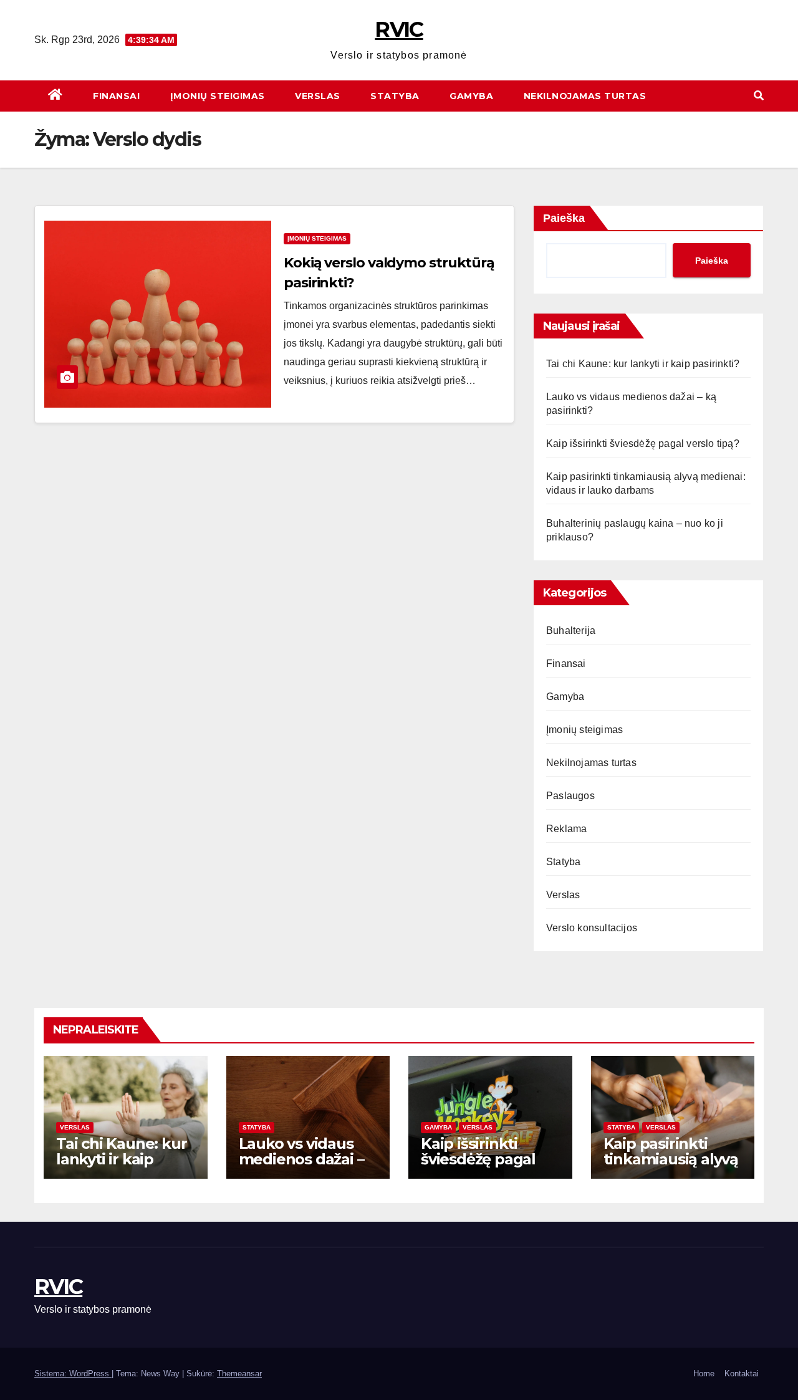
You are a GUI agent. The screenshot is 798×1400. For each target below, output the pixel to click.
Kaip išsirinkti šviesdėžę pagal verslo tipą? (642, 443)
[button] (759, 95)
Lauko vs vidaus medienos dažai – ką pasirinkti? (301, 1159)
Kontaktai (741, 1373)
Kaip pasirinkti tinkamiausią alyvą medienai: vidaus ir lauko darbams (671, 1166)
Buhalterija (570, 630)
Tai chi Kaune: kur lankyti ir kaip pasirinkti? (642, 363)
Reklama (566, 828)
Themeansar (239, 1373)
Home (703, 1373)
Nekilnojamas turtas (583, 96)
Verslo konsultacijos (591, 928)
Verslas (316, 96)
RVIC (399, 29)
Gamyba (470, 96)
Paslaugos (570, 795)
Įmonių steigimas (216, 96)
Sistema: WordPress (73, 1373)
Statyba (394, 96)
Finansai (115, 96)
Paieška (564, 218)
